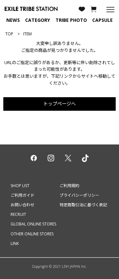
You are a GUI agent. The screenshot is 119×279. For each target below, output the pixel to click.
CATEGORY (37, 20)
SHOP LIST (20, 185)
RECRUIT (18, 214)
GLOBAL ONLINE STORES (33, 224)
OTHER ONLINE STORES (32, 234)
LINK (15, 243)
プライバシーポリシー (79, 195)
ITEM (27, 34)
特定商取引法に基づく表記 (83, 205)
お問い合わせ (22, 205)
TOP (9, 34)
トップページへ (59, 103)
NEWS (13, 20)
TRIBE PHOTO (71, 20)
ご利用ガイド (22, 195)
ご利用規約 (69, 185)
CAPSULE (102, 20)
